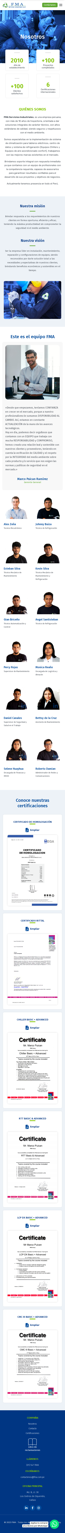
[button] (50, 5)
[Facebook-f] (32, 1508)
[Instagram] (38, 1508)
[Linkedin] (26, 1508)
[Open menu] (60, 5)
